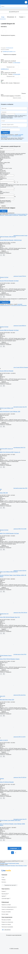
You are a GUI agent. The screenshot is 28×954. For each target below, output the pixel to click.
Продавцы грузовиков (5, 865)
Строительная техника (13, 863)
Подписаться (5, 302)
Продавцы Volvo (14, 865)
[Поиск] (26, 6)
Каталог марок (5, 914)
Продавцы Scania (22, 865)
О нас (3, 877)
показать (3, 205)
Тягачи (6, 863)
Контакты (4, 882)
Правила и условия (6, 904)
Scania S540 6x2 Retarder (6, 371)
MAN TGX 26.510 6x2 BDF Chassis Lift (10, 452)
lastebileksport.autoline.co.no (9, 51)
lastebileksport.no (5, 69)
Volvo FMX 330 (4, 492)
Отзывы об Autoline (6, 911)
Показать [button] (10, 62)
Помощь (4, 879)
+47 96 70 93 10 (16, 62)
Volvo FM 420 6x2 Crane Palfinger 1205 (10, 411)
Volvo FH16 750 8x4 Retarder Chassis (9, 659)
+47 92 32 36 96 (16, 74)
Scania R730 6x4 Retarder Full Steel (9, 280)
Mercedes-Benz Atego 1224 (7, 699)
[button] (26, 2)
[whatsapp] (4, 64)
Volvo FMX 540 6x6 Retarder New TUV (10, 617)
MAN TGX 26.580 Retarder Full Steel (9, 533)
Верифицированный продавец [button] (8, 35)
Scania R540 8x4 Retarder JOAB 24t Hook (11, 240)
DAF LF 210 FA (4, 740)
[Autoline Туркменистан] (9, 2)
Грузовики (2, 863)
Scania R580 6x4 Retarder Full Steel (9, 330)
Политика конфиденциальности (9, 907)
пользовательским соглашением (19, 305)
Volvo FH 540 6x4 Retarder (7, 782)
